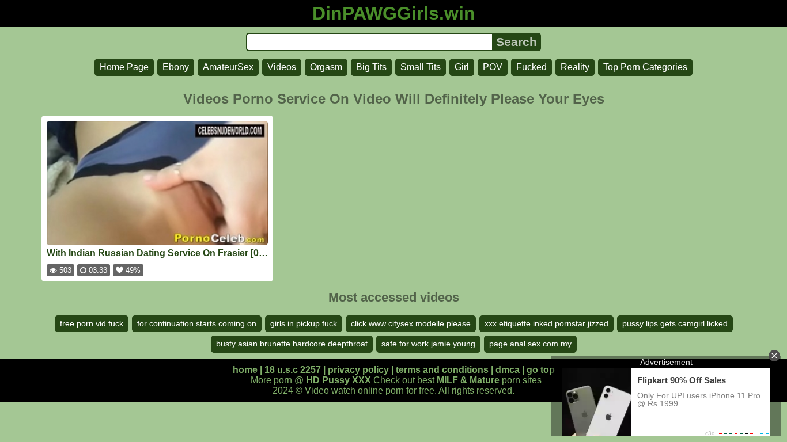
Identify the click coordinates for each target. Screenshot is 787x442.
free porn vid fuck (91, 323)
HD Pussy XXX (338, 380)
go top (541, 370)
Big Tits (371, 67)
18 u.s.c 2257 (292, 370)
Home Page (124, 67)
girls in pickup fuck (303, 323)
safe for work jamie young (428, 343)
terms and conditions (442, 370)
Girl (462, 67)
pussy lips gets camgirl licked (675, 323)
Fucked (531, 67)
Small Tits (420, 67)
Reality (575, 67)
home (245, 370)
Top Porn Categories (645, 67)
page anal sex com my (530, 343)
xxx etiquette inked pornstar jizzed (546, 323)
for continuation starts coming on (196, 323)
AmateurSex (228, 67)
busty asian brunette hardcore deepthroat (292, 343)
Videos (281, 67)
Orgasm (326, 67)
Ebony (175, 67)
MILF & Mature (468, 380)
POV (492, 67)
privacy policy (358, 370)
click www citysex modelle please (411, 323)
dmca (507, 370)
